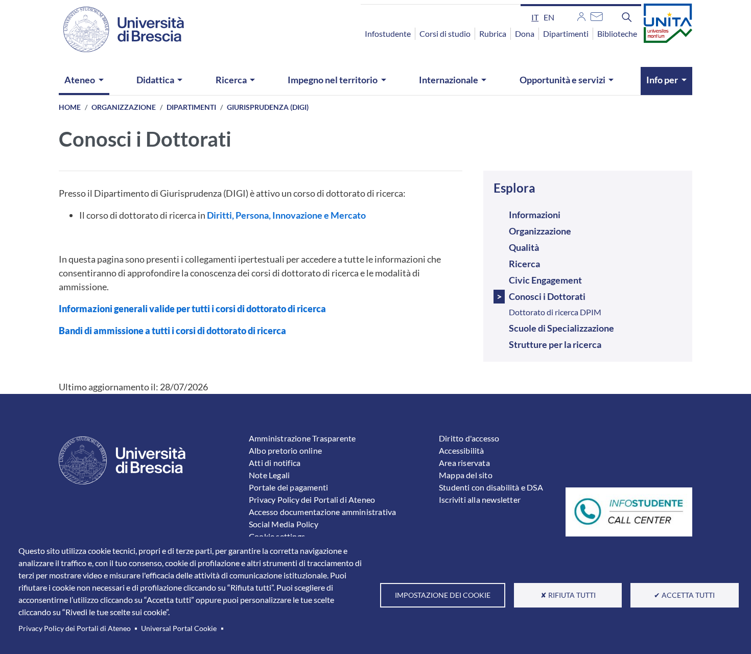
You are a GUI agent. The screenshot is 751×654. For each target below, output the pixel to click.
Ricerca (231, 79)
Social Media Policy (283, 524)
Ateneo (79, 79)
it (534, 17)
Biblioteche (617, 33)
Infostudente (388, 33)
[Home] (117, 29)
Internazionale (448, 79)
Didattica (155, 79)
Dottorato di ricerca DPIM (555, 312)
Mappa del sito (465, 475)
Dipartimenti (566, 33)
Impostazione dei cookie (442, 595)
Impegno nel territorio (333, 79)
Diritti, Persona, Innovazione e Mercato (286, 215)
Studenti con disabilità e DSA (491, 487)
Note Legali (269, 475)
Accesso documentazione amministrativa (322, 512)
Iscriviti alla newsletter (480, 499)
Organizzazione (123, 107)
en (549, 17)
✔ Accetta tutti (684, 595)
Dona (524, 33)
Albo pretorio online (285, 450)
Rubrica (492, 33)
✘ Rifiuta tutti (568, 595)
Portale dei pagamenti (288, 487)
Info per (662, 79)
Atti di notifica (274, 463)
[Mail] (596, 15)
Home (70, 107)
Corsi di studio (445, 33)
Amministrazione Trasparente (302, 438)
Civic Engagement (545, 280)
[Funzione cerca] (627, 17)
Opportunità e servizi (562, 79)
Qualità (524, 247)
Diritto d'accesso (469, 438)
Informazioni (534, 214)
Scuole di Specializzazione (561, 328)
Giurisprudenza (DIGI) (268, 107)
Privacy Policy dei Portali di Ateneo (74, 628)
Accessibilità (461, 450)
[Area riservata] (581, 15)
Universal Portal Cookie (179, 628)
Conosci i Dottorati (547, 296)
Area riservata (464, 463)
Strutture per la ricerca (555, 344)
